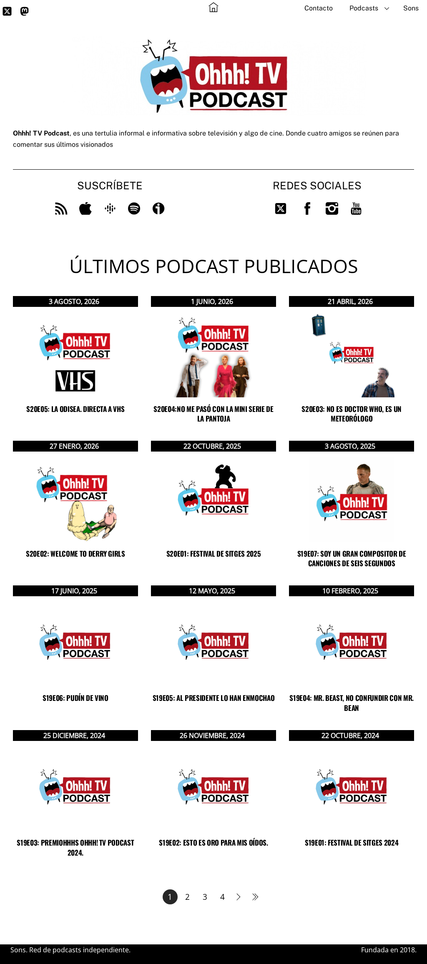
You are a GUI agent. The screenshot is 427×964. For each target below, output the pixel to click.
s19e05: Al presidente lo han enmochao (213, 698)
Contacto (318, 8)
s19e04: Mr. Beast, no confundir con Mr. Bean (351, 703)
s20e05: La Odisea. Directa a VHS (75, 409)
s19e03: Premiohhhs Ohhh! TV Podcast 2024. (75, 847)
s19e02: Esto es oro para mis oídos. (213, 842)
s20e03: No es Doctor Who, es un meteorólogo (351, 414)
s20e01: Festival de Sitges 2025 (213, 553)
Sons (411, 8)
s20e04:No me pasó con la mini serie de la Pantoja (213, 414)
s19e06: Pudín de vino (75, 698)
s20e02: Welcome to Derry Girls (75, 553)
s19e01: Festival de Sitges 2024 (351, 842)
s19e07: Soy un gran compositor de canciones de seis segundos (351, 558)
